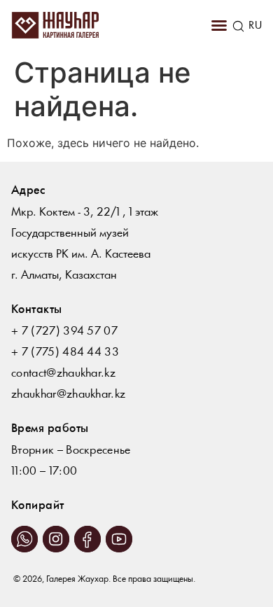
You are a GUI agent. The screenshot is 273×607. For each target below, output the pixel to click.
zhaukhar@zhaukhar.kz (68, 394)
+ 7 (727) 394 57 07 (64, 331)
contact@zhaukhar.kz (63, 373)
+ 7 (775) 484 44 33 (65, 352)
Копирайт (37, 506)
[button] (219, 25)
